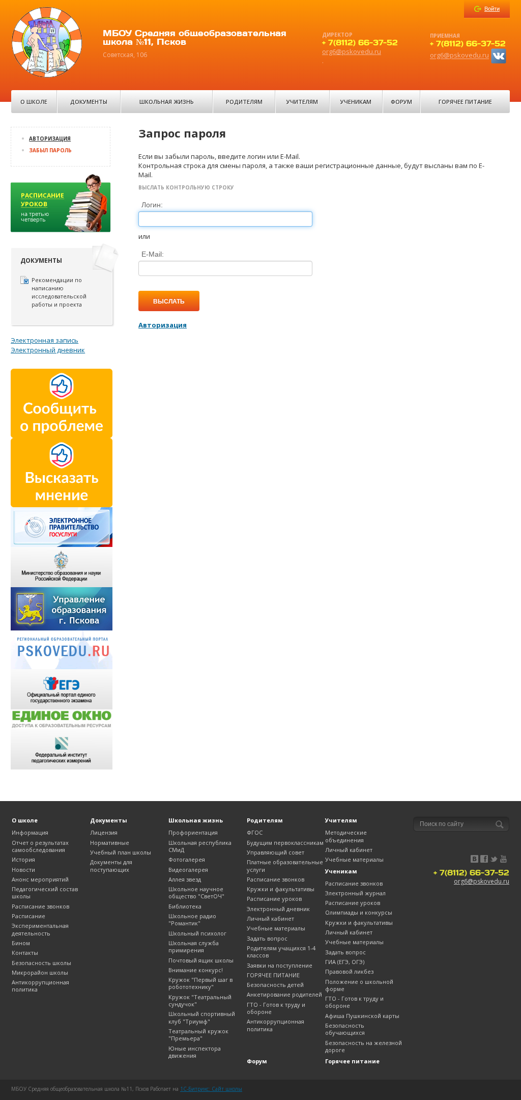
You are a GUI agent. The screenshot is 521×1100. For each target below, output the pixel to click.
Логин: (152, 205)
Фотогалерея (186, 859)
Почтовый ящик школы (201, 960)
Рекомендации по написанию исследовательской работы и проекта (59, 292)
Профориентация (193, 832)
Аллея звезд (184, 879)
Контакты (25, 952)
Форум (401, 101)
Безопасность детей (275, 984)
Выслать (169, 301)
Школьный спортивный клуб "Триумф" (201, 1017)
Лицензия (104, 832)
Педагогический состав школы (45, 892)
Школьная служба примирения (193, 946)
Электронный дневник (48, 349)
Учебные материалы (276, 928)
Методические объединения (346, 836)
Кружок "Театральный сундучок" (199, 1000)
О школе (33, 101)
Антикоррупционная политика (40, 985)
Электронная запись (44, 340)
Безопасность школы (41, 963)
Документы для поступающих (111, 865)
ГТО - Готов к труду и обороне (276, 1008)
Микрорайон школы (40, 972)
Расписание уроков (274, 898)
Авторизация (50, 138)
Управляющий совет (275, 852)
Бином (21, 943)
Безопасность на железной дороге (363, 1046)
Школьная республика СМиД (199, 846)
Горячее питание (465, 101)
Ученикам (355, 101)
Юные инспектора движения (194, 1051)
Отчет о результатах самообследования (40, 846)
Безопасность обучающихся (345, 1029)
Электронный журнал (355, 893)
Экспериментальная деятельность (40, 929)
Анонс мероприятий (40, 879)
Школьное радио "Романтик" (192, 919)
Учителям (302, 101)
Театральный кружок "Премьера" (198, 1034)
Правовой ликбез (349, 971)
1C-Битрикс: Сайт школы (211, 1088)
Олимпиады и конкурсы (358, 912)
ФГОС (255, 832)
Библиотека (184, 906)
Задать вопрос (267, 938)
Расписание (28, 916)
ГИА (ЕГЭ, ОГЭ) (344, 962)
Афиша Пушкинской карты (362, 1016)
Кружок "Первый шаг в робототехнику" (200, 983)
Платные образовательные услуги (285, 865)
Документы (88, 101)
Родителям (244, 101)
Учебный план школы (120, 852)
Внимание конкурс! (195, 970)
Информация (30, 832)
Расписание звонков (40, 906)
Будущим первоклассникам (285, 842)
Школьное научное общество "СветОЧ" (196, 892)
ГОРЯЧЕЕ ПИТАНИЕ (273, 975)
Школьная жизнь (166, 101)
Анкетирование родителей (284, 994)
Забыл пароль (50, 150)
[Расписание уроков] (61, 206)
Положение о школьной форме (359, 985)
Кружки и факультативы (280, 889)
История (23, 859)
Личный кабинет (270, 918)
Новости (23, 869)
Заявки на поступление (279, 965)
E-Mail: (152, 254)
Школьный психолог (197, 933)
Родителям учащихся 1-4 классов (281, 951)
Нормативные (109, 842)
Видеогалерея (188, 869)
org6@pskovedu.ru (351, 51)
